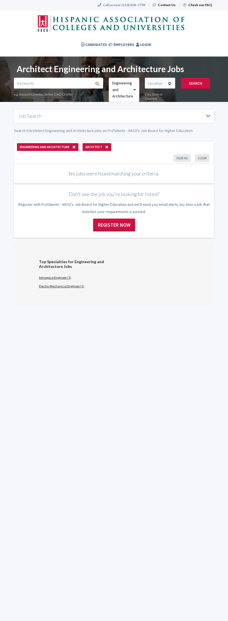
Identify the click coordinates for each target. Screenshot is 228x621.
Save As (182, 158)
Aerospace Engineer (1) (55, 277)
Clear (202, 158)
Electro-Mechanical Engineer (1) (61, 286)
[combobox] (124, 90)
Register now (114, 225)
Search (195, 83)
